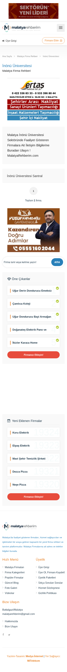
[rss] (15, 635)
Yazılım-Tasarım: (25, 656)
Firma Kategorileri (15, 572)
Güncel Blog (12, 582)
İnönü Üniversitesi (51, 56)
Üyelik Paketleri (47, 577)
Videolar (9, 593)
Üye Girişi (11, 40)
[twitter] (9, 635)
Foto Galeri (11, 588)
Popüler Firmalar (14, 577)
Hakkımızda (11, 621)
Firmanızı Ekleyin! (33, 354)
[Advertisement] (33, 389)
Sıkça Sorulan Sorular (50, 582)
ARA (57, 262)
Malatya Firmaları (14, 567)
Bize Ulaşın (11, 626)
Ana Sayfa (7, 56)
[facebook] (3, 635)
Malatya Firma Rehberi (27, 56)
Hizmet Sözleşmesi (49, 588)
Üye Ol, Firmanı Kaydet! (51, 572)
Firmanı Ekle (52, 40)
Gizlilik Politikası (47, 593)
